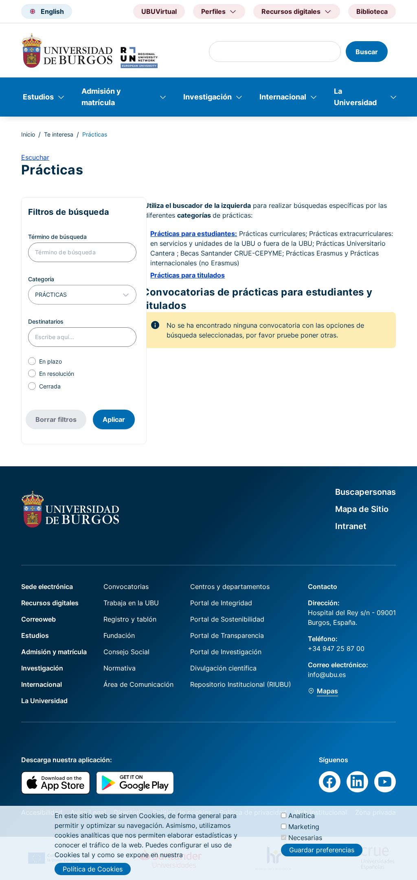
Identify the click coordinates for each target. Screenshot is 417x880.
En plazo (50, 361)
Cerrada (50, 386)
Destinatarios (46, 321)
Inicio (28, 134)
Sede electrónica (47, 586)
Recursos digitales (50, 603)
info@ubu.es (327, 674)
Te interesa (58, 134)
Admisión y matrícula (101, 97)
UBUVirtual (159, 11)
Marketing (303, 827)
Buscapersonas (365, 492)
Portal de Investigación (225, 652)
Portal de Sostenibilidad (227, 619)
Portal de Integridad (221, 603)
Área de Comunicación (138, 684)
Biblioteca (372, 11)
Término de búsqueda (57, 236)
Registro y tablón (129, 619)
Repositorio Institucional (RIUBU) (240, 684)
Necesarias (305, 838)
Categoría (41, 279)
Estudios (38, 97)
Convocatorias (126, 586)
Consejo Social (126, 652)
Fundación (119, 635)
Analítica (301, 816)
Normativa (119, 668)
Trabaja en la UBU (131, 603)
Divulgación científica (223, 668)
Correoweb (38, 619)
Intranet (351, 526)
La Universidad (355, 97)
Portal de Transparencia (227, 635)
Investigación (207, 97)
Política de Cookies (93, 869)
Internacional (282, 97)
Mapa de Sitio (361, 509)
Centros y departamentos (230, 586)
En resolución (56, 373)
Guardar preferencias (321, 850)
